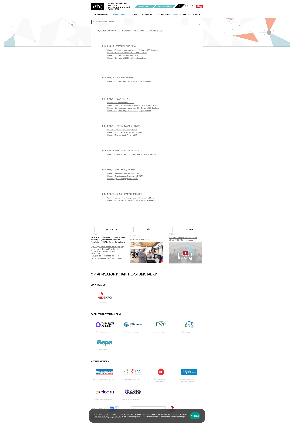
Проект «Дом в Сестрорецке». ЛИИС (122, 179)
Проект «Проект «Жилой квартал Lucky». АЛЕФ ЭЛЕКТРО (130, 200)
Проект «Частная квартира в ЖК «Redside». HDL (127, 53)
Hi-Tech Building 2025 (140, 240)
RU (179, 6)
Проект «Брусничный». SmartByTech (122, 130)
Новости (111, 230)
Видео (190, 230)
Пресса (186, 14)
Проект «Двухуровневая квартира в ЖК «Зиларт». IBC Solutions (133, 108)
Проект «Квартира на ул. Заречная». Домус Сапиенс (129, 81)
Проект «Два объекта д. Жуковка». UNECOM (125, 176)
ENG (186, 6)
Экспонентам (147, 14)
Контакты (196, 14)
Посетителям (163, 14)
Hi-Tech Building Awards (100, 21)
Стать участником (164, 6)
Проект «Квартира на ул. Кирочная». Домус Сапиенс (129, 111)
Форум (134, 14)
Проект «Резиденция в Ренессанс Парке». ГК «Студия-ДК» (131, 154)
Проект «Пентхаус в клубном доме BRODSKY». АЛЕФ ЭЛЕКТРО (133, 105)
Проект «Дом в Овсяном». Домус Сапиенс (124, 132)
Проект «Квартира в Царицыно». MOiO (123, 55)
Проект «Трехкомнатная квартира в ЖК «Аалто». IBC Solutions (132, 50)
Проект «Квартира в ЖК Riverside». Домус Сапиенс (128, 58)
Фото (150, 230)
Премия (176, 14)
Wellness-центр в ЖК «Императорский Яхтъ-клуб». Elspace (131, 198)
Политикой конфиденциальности (107, 417)
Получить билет (144, 6)
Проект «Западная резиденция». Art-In (123, 173)
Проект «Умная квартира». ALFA (120, 103)
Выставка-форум (100, 14)
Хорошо (195, 416)
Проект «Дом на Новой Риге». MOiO (122, 135)
